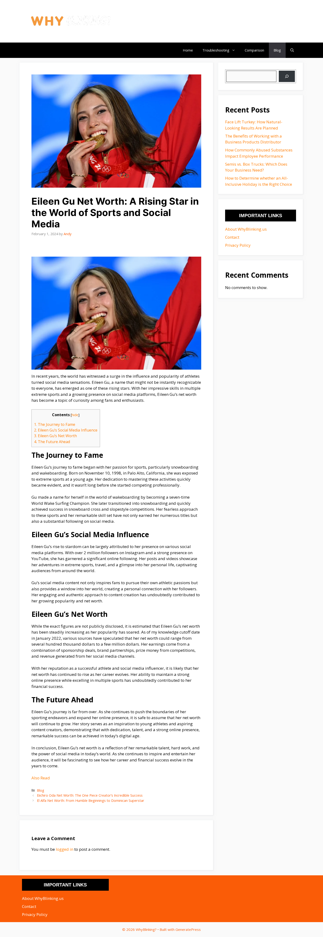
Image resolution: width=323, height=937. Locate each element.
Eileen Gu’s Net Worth (55, 435)
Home (188, 50)
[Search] (287, 76)
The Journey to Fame (54, 424)
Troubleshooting (215, 50)
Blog (277, 50)
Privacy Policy (238, 245)
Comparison (254, 50)
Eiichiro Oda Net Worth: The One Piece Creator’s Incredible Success (90, 795)
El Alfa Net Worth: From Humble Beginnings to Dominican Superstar (90, 800)
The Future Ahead (52, 441)
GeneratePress (188, 929)
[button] (292, 50)
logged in (64, 849)
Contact (232, 237)
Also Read (40, 778)
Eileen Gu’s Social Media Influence (65, 430)
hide (75, 414)
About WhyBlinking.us (246, 229)
